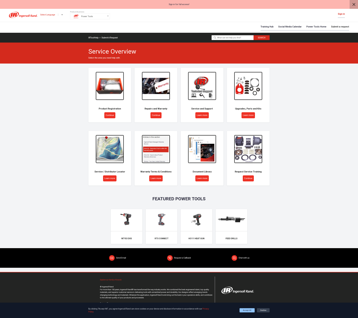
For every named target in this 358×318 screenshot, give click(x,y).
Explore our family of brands (111, 280)
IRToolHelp (93, 38)
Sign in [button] (341, 14)
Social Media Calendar (290, 26)
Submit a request (340, 26)
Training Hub (267, 26)
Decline (263, 310)
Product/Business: (81, 14)
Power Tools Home (316, 26)
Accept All (247, 310)
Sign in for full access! (179, 4)
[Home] (23, 15)
